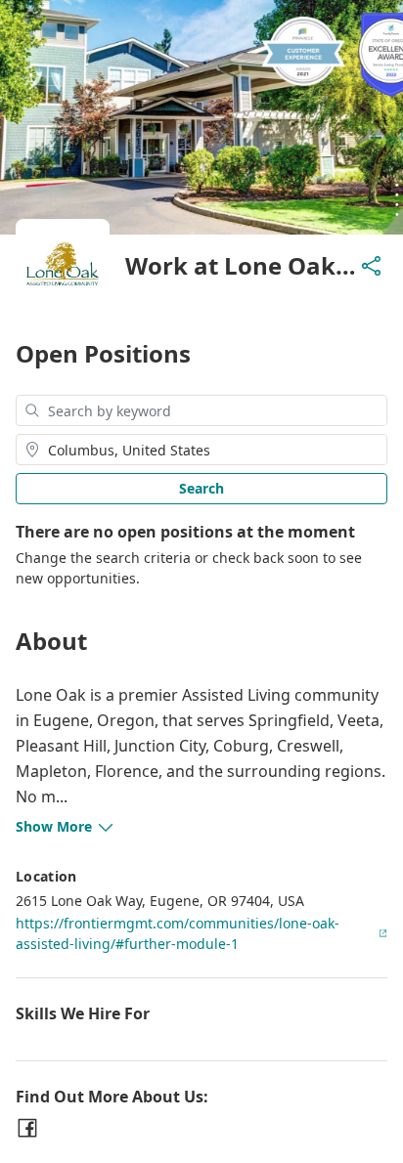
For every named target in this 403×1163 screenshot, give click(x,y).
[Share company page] (371, 265)
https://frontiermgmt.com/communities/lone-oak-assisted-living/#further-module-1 (177, 933)
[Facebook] (27, 1128)
